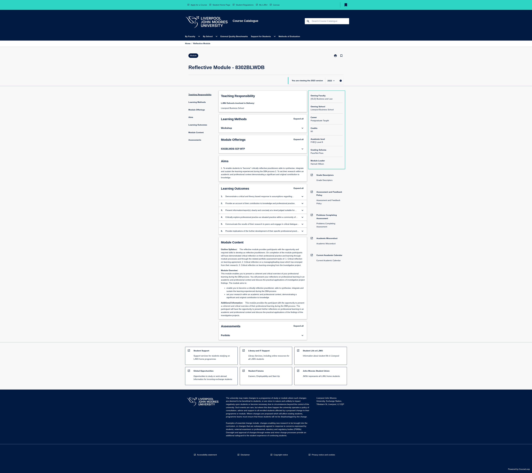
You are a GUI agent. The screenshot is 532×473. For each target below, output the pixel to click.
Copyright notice (281, 455)
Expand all (299, 119)
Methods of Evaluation (289, 36)
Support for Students (261, 36)
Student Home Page (221, 5)
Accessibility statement (207, 455)
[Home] (206, 22)
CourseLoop (524, 469)
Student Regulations (245, 5)
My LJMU (263, 5)
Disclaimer (245, 455)
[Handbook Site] (202, 402)
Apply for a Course (199, 5)
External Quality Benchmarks (234, 36)
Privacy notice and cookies (323, 455)
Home (187, 43)
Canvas (276, 5)
